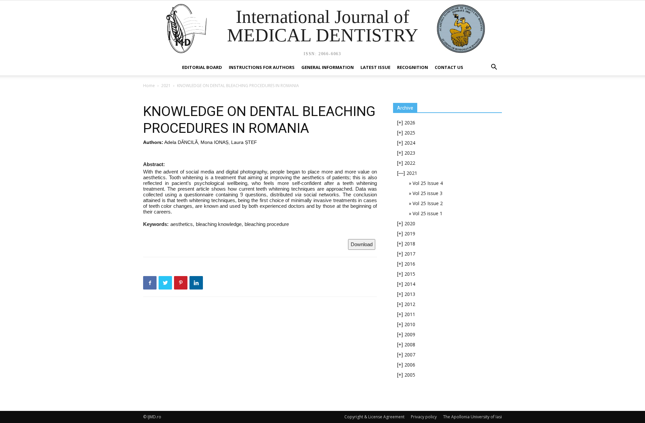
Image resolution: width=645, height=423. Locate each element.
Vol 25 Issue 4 (428, 183)
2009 (409, 334)
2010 (409, 324)
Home (149, 85)
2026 (409, 122)
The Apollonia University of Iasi (472, 417)
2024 (409, 143)
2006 (409, 364)
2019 (409, 233)
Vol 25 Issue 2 (428, 203)
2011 (409, 314)
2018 (409, 243)
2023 (409, 153)
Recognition (412, 67)
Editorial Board (202, 67)
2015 (409, 274)
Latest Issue (375, 67)
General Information (327, 67)
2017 (409, 254)
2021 (166, 85)
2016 (409, 264)
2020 (409, 223)
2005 (409, 375)
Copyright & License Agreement (374, 417)
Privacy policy (424, 417)
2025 (409, 132)
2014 (409, 284)
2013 (409, 294)
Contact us (449, 67)
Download (362, 244)
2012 (409, 304)
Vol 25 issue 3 (427, 193)
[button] (494, 68)
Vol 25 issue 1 (427, 213)
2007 (409, 354)
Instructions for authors (262, 67)
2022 (409, 163)
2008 (409, 344)
